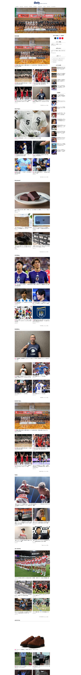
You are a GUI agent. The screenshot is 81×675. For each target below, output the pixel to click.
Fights (16, 474)
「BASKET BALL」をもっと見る (43, 471)
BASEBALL (17, 329)
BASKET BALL (18, 401)
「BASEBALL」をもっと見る (44, 397)
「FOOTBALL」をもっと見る (44, 325)
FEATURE (17, 36)
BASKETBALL (60, 60)
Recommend (17, 180)
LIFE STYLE (17, 620)
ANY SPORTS (18, 548)
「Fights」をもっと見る (44, 545)
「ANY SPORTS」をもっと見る (43, 616)
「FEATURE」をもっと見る (44, 105)
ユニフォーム (55, 58)
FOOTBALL (17, 255)
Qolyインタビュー (61, 58)
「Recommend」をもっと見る (43, 251)
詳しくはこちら (53, 45)
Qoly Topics (17, 108)
